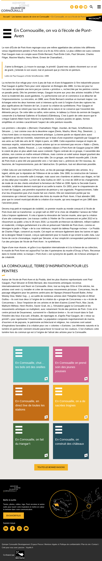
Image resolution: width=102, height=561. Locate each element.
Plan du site (85, 544)
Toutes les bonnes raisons (51, 467)
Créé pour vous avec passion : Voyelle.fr (17, 548)
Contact (95, 544)
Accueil (6, 17)
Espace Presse (37, 544)
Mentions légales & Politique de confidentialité (62, 544)
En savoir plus (13, 516)
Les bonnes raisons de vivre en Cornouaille (30, 17)
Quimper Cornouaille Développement (16, 544)
